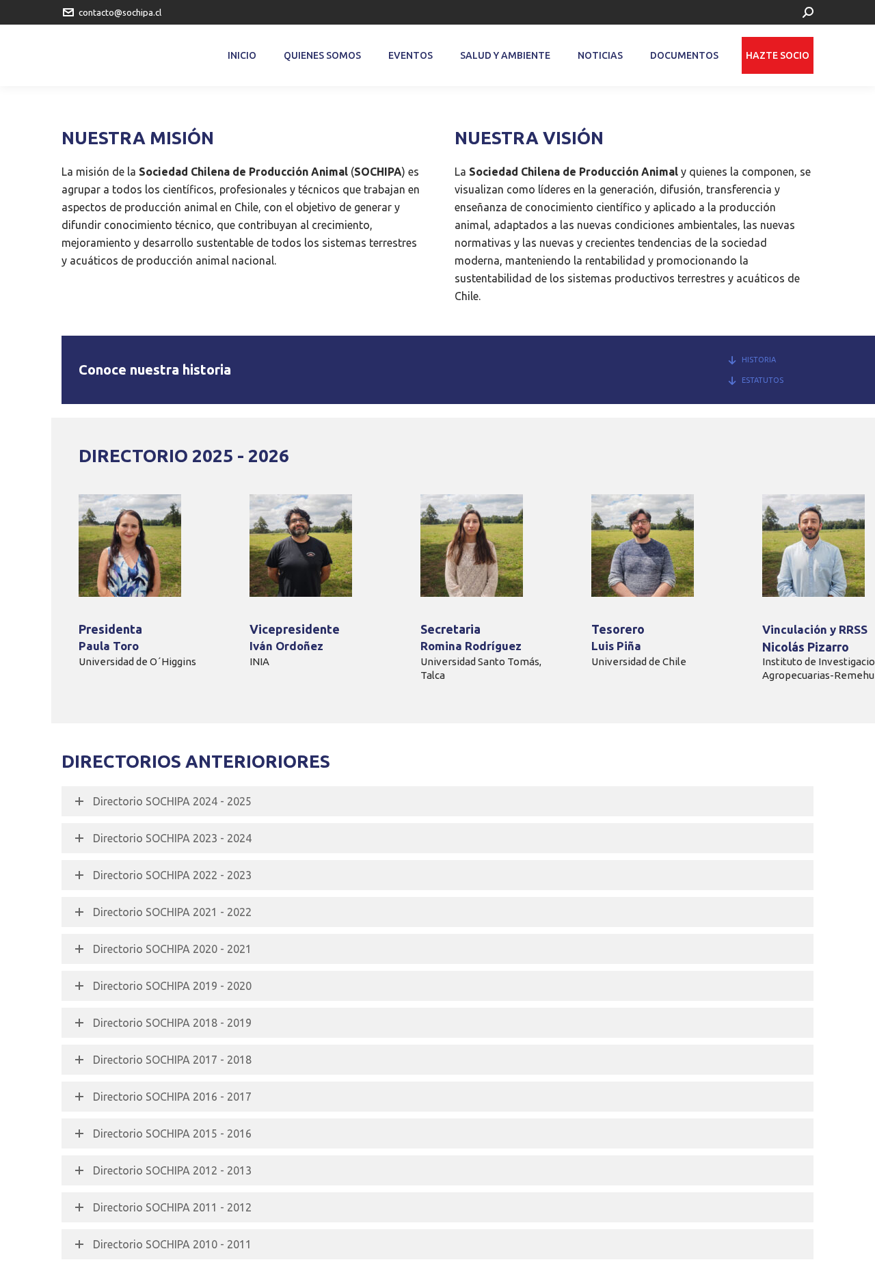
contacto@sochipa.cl (120, 12)
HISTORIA (759, 359)
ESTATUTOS (762, 380)
